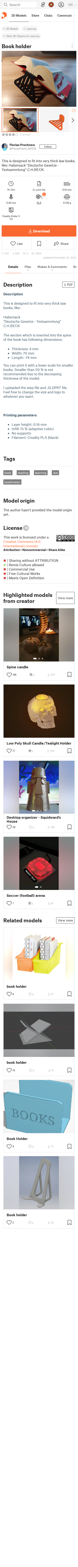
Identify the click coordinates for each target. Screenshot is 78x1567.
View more (65, 598)
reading (23, 473)
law (55, 473)
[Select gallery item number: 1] (35, 658)
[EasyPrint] (43, 4)
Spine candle (17, 667)
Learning (31, 28)
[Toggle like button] (9, 674)
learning (41, 473)
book (7, 473)
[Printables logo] (4, 15)
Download (41, 231)
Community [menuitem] (65, 15)
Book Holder (17, 1139)
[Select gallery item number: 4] (44, 811)
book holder (17, 986)
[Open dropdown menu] (72, 45)
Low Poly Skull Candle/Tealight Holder (39, 743)
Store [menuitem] (35, 15)
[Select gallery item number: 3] (42, 658)
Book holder (17, 1215)
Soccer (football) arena (26, 895)
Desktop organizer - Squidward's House (34, 819)
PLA (39, 202)
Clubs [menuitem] (48, 15)
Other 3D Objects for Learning (22, 35)
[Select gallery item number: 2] (39, 658)
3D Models (12, 28)
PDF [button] (70, 284)
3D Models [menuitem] (18, 15)
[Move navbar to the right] (74, 15)
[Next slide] (72, 120)
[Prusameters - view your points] (51, 4)
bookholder (12, 482)
